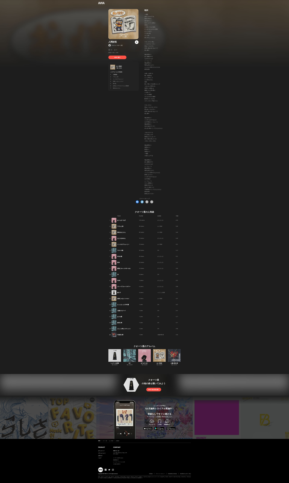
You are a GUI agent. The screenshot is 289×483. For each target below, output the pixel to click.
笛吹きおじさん (116, 88)
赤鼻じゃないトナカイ (118, 81)
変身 (118, 262)
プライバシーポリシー (160, 473)
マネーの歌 (120, 250)
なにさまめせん (121, 238)
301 (158, 250)
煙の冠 (114, 83)
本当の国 (119, 256)
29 (118, 274)
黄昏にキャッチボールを (124, 268)
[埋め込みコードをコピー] (151, 201)
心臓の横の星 (160, 334)
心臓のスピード (121, 310)
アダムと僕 (115, 76)
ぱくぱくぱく (160, 220)
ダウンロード (101, 450)
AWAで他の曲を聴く (153, 389)
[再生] (136, 42)
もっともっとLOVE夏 (123, 304)
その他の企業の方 (116, 464)
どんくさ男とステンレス (124, 328)
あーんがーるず (121, 220)
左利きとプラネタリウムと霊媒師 (121, 86)
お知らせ (100, 455)
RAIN (118, 280)
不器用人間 (120, 335)
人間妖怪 (117, 440)
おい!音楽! (119, 66)
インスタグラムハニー (118, 79)
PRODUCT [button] (101, 447)
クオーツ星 (120, 45)
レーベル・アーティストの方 (119, 462)
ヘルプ (99, 458)
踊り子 (119, 292)
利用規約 (151, 473)
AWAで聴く (117, 57)
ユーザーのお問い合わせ (118, 457)
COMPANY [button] (116, 447)
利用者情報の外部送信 (172, 473)
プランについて (102, 453)
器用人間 (119, 322)
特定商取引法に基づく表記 (185, 473)
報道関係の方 (116, 459)
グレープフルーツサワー (124, 286)
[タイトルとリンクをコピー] (146, 201)
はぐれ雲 (119, 316)
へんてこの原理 (161, 292)
